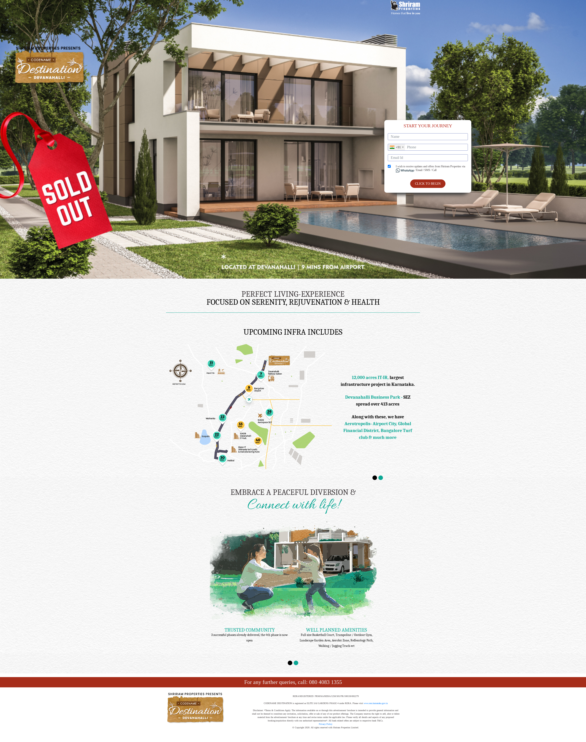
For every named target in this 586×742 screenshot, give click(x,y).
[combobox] (396, 147)
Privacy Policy (325, 724)
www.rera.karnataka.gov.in (376, 703)
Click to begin (428, 183)
